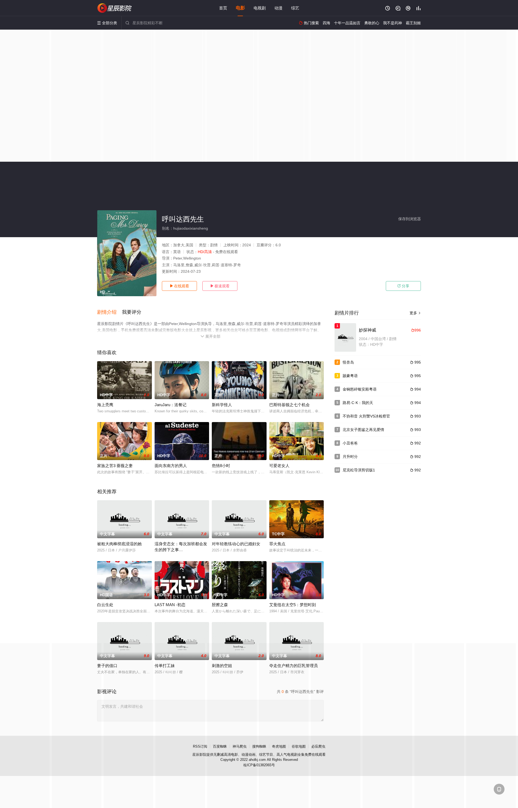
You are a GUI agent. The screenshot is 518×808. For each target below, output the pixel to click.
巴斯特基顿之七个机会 (289, 404)
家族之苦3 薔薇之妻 (115, 465)
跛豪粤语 (350, 376)
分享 (403, 286)
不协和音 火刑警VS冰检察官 (366, 416)
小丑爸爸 (350, 443)
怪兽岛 (348, 362)
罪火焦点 (277, 543)
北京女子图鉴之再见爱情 (363, 429)
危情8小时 (221, 465)
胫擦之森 (220, 604)
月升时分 (350, 456)
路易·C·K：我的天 (358, 402)
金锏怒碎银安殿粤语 (360, 389)
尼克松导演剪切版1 (359, 470)
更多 (415, 313)
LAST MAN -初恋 (170, 604)
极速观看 (220, 286)
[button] (109, 312)
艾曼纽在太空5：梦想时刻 (292, 604)
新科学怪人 (222, 404)
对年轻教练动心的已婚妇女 (236, 543)
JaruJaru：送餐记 (170, 404)
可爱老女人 (279, 465)
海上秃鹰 (105, 404)
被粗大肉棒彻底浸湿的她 (119, 543)
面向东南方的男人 (171, 465)
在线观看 (179, 286)
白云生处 (105, 604)
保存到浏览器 (409, 219)
